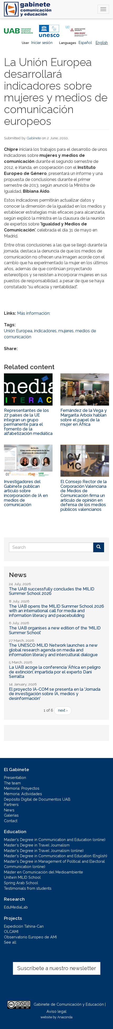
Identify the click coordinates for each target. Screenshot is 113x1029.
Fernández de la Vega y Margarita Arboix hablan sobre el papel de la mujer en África (83, 417)
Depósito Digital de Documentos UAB (37, 799)
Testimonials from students (28, 888)
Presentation (15, 777)
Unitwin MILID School (22, 877)
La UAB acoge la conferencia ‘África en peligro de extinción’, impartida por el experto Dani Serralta (55, 672)
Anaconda (65, 1017)
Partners (11, 804)
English (102, 43)
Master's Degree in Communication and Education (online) (54, 839)
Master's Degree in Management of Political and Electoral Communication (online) (54, 864)
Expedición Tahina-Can (24, 926)
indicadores (45, 330)
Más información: (33, 313)
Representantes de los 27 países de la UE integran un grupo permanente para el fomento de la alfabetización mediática (28, 422)
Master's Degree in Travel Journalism (37, 845)
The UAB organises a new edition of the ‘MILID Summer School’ (55, 630)
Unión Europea (18, 330)
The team (12, 783)
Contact (10, 820)
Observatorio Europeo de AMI (30, 937)
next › (63, 710)
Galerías (11, 815)
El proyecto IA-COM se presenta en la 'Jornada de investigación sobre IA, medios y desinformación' (54, 694)
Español (85, 43)
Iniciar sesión (42, 43)
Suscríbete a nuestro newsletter (56, 968)
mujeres (66, 330)
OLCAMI (11, 931)
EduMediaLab (16, 907)
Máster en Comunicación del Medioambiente (43, 872)
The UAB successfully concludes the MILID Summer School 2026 (51, 591)
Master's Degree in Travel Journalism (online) (44, 850)
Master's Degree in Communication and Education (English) (55, 856)
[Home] (27, 9)
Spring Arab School (21, 883)
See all (10, 942)
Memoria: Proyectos (21, 788)
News (9, 810)
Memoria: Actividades (23, 794)
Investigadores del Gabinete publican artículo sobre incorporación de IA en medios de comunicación (26, 493)
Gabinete (34, 138)
